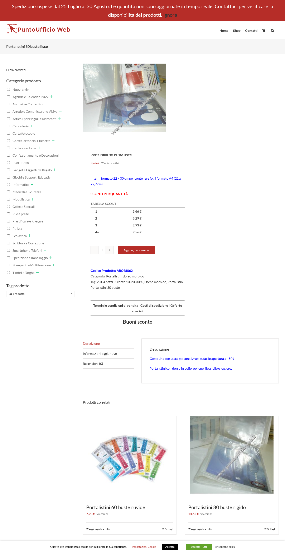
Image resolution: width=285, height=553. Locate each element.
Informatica (21, 184)
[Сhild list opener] (51, 96)
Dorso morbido (155, 282)
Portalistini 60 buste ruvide (115, 507)
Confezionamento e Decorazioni (36, 155)
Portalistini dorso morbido (125, 276)
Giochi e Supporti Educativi (32, 177)
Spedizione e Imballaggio (30, 258)
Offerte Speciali (24, 206)
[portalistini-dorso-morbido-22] (130, 100)
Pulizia (17, 228)
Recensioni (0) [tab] (93, 363)
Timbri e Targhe (23, 273)
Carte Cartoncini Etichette (31, 141)
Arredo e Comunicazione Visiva (35, 111)
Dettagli (169, 529)
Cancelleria (21, 126)
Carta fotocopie (24, 133)
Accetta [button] (170, 546)
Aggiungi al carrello (136, 250)
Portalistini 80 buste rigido (217, 507)
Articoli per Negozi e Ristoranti (35, 119)
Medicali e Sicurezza (27, 192)
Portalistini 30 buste (105, 287)
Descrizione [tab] (91, 343)
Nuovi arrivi (21, 89)
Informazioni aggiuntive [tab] (100, 353)
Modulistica (21, 199)
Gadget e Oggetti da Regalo (32, 170)
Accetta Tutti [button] (199, 546)
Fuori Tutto (21, 163)
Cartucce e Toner (25, 148)
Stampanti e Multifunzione (32, 265)
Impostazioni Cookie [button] (144, 546)
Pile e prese (21, 214)
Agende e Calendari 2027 (31, 97)
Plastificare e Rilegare (28, 221)
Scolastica (20, 236)
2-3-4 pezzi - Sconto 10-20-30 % (120, 282)
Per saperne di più (224, 546)
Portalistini (176, 282)
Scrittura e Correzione (28, 243)
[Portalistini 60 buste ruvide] (130, 457)
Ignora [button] (170, 15)
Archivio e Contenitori (28, 104)
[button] (272, 30)
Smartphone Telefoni (27, 250)
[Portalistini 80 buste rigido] (232, 457)
